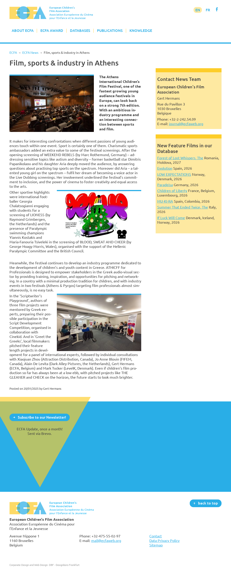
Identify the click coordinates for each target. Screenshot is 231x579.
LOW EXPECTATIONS (174, 174)
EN (197, 10)
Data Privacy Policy (164, 541)
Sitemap (156, 545)
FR (208, 10)
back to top (208, 503)
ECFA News (30, 52)
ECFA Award (51, 30)
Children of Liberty (172, 191)
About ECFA (23, 30)
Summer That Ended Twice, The (182, 207)
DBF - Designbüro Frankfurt (64, 564)
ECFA (13, 52)
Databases (80, 30)
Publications (110, 30)
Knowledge (140, 30)
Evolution (164, 168)
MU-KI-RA (165, 201)
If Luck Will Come (171, 218)
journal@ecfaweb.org (186, 124)
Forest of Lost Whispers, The (180, 158)
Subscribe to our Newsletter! (42, 417)
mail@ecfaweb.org (106, 541)
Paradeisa (165, 185)
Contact (155, 536)
